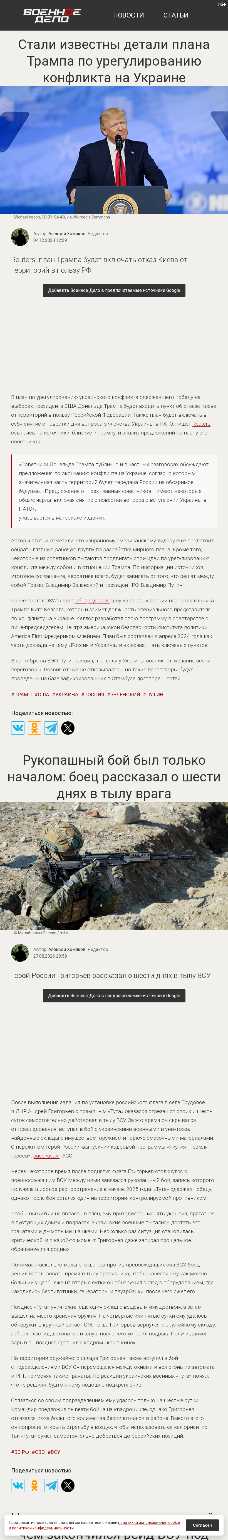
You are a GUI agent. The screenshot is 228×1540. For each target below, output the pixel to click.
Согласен (202, 1525)
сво (40, 1452)
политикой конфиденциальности (43, 1528)
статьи (176, 15)
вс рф (21, 1452)
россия (94, 694)
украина (66, 694)
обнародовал (92, 600)
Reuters (201, 424)
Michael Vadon (27, 217)
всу (55, 1452)
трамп (23, 694)
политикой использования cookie (149, 1522)
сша (43, 694)
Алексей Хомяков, (78, 233)
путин (154, 694)
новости (128, 15)
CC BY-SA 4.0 (53, 217)
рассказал (46, 1155)
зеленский (125, 694)
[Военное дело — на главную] (52, 15)
